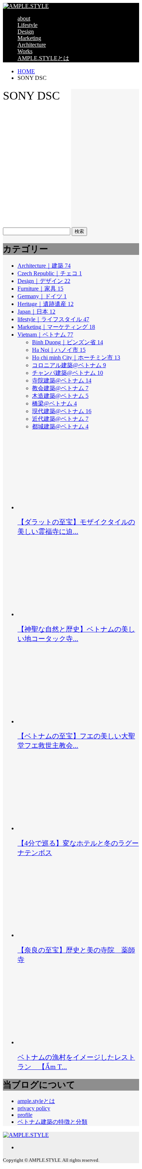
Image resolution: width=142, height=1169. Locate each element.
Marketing (29, 38)
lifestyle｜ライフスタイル (53, 319)
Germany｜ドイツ (42, 296)
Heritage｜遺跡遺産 (45, 304)
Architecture (31, 45)
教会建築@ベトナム (60, 388)
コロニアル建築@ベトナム (69, 365)
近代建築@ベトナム (60, 419)
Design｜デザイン (43, 281)
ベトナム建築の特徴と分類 (52, 1122)
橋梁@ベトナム (54, 403)
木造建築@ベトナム (60, 396)
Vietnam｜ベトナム (45, 334)
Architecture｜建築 (44, 266)
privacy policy (33, 1108)
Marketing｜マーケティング (56, 327)
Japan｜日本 (36, 311)
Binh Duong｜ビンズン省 (67, 342)
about (23, 18)
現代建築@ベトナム (61, 411)
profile (24, 1115)
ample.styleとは (36, 1101)
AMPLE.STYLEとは (43, 58)
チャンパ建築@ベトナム (67, 373)
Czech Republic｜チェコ (49, 273)
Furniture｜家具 (40, 289)
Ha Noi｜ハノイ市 (59, 350)
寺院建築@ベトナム (61, 380)
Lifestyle (27, 25)
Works (24, 51)
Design (25, 31)
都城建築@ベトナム (60, 426)
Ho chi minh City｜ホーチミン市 (76, 357)
